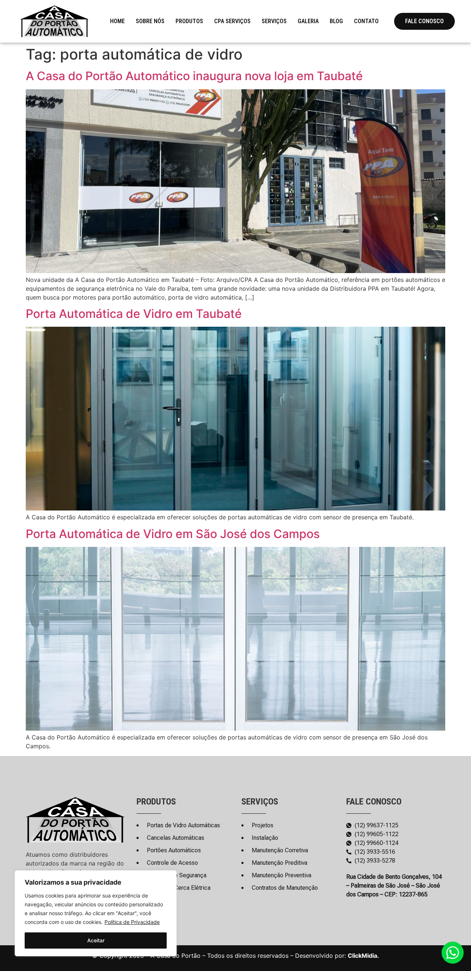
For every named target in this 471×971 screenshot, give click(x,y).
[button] (424, 21)
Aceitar (96, 940)
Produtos (189, 21)
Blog (336, 21)
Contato (366, 21)
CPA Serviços (232, 21)
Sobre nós (150, 21)
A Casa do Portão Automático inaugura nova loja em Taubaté (194, 76)
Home (117, 21)
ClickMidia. (363, 955)
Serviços (274, 21)
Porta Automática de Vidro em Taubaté (134, 314)
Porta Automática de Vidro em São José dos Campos (173, 534)
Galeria (308, 21)
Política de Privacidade (132, 922)
